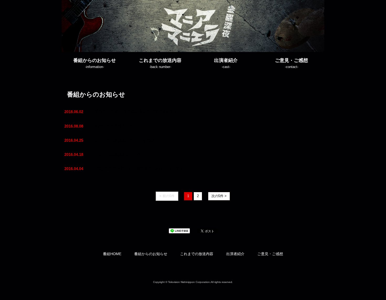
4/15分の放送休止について (118, 154)
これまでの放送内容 (196, 254)
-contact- (291, 63)
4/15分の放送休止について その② (124, 140)
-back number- (160, 63)
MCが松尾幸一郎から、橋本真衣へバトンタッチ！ (139, 168)
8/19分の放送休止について (118, 126)
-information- (94, 63)
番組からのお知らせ (150, 254)
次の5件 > (219, 196)
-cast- (226, 63)
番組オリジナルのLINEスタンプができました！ (136, 111)
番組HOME (112, 254)
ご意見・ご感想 (270, 254)
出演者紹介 (235, 254)
